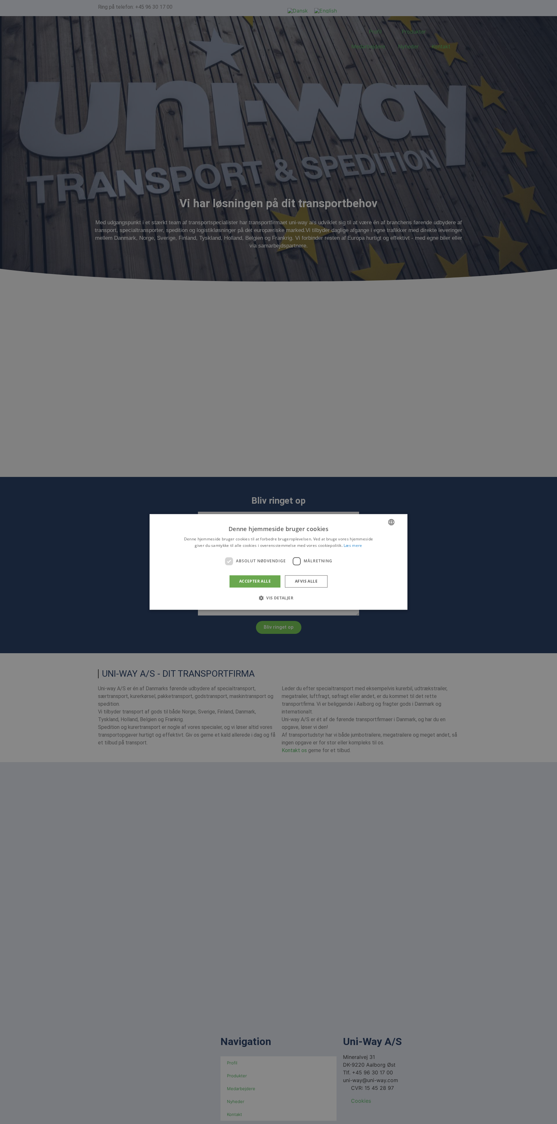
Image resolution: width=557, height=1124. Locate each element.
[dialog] (278, 562)
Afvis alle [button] (306, 581)
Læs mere (353, 545)
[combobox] (391, 522)
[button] (278, 598)
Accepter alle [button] (255, 581)
